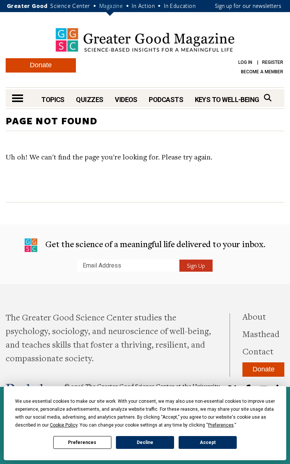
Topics (53, 100)
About (254, 316)
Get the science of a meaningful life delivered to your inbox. (154, 243)
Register (272, 62)
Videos (126, 100)
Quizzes (89, 100)
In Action (143, 5)
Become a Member (262, 71)
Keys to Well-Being (227, 100)
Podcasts (166, 100)
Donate (41, 65)
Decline (145, 442)
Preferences (82, 442)
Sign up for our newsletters (248, 5)
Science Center (70, 5)
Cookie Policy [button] (63, 425)
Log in (245, 62)
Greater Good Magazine (145, 40)
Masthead (260, 333)
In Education (180, 5)
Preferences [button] (221, 425)
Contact (257, 351)
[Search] (267, 97)
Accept (208, 442)
